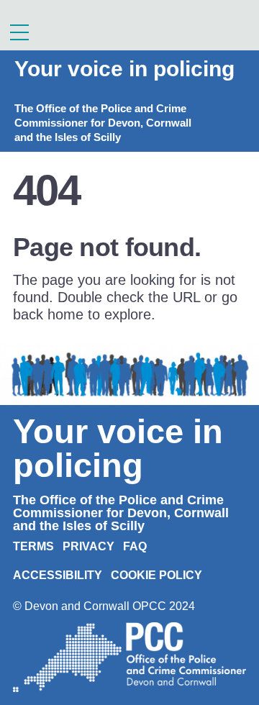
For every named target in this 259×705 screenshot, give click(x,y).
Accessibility (57, 575)
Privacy (88, 546)
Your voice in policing (124, 69)
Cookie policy (156, 575)
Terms (33, 546)
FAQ (135, 546)
